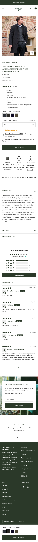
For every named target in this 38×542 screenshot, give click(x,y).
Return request (26, 458)
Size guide (5, 511)
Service (4, 485)
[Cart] (34, 9)
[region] (19, 426)
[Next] (35, 59)
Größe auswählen (18, 537)
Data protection (26, 469)
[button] (6, 86)
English (20, 521)
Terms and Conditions (28, 451)
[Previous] (3, 59)
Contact (23, 472)
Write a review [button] (19, 275)
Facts (4, 514)
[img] (6, 288)
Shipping (24, 465)
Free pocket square (19, 2)
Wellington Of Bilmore (11, 63)
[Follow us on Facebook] (23, 487)
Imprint (23, 454)
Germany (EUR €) (9, 521)
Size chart (32, 120)
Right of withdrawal (27, 461)
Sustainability (6, 496)
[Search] (30, 9)
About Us (5, 489)
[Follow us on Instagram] (28, 487)
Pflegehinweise (8, 236)
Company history (7, 503)
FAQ (3, 507)
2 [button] (18, 367)
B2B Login (24, 476)
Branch (4, 493)
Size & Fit (5, 230)
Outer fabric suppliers (9, 500)
